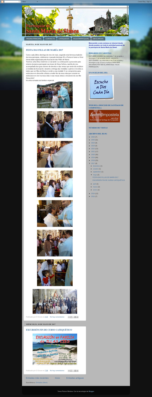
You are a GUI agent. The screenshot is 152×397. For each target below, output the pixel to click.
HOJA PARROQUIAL (81, 39)
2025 (93, 140)
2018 (93, 160)
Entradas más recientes (37, 378)
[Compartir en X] (73, 317)
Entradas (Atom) (42, 382)
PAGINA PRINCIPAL (34, 39)
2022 (93, 149)
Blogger (91, 391)
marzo (95, 187)
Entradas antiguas (75, 378)
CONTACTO (50, 39)
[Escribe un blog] (71, 317)
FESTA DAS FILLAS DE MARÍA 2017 (44, 50)
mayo (95, 175)
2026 (93, 137)
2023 (93, 146)
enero (95, 190)
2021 (93, 151)
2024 (93, 143)
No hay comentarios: (57, 317)
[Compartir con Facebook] (75, 317)
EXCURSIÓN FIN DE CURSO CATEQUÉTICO (49, 329)
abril (94, 184)
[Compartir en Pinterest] (77, 317)
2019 (93, 157)
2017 (93, 163)
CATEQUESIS (64, 39)
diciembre (96, 166)
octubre (96, 169)
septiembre (97, 172)
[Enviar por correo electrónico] (69, 317)
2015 (93, 196)
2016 (93, 193)
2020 (93, 154)
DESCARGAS (98, 39)
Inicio (57, 378)
